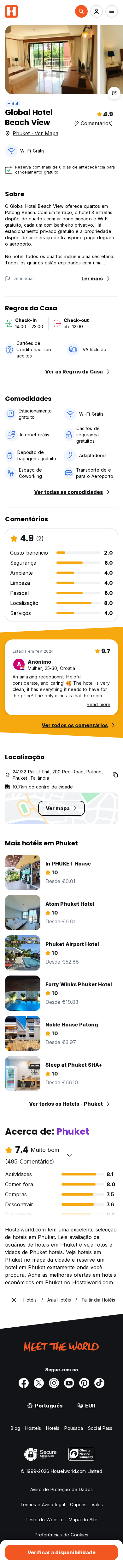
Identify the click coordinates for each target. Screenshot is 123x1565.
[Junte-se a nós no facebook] (24, 1383)
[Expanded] (13, 1300)
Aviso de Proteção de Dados (61, 1489)
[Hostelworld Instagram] (54, 1383)
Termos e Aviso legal (42, 1504)
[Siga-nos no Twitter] (39, 1383)
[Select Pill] (81, 11)
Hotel (13, 103)
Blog (15, 1428)
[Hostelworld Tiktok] (99, 1383)
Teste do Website (45, 1519)
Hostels (33, 1428)
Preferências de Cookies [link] (61, 1534)
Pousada (73, 1428)
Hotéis (53, 1428)
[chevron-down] (69, 1155)
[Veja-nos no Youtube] (69, 1383)
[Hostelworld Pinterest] (84, 1383)
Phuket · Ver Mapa (35, 133)
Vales (97, 1504)
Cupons (78, 1504)
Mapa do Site (83, 1519)
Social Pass (100, 1428)
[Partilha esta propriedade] (114, 93)
